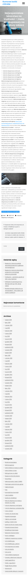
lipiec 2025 (7, 355)
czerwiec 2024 (8, 391)
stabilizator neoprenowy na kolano (13, 538)
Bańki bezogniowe (9, 465)
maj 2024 (7, 394)
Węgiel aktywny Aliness (11, 565)
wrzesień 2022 (8, 448)
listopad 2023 (8, 410)
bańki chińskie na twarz (11, 470)
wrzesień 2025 (8, 350)
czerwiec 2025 (8, 358)
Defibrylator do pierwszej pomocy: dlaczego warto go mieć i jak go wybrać (13, 284)
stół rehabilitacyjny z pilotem (12, 544)
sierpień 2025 (8, 352)
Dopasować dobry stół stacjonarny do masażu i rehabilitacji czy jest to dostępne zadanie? (14, 227)
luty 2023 (7, 435)
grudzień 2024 (8, 374)
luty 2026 (7, 336)
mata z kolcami (9, 511)
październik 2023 (9, 413)
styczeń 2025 (8, 372)
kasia (4, 215)
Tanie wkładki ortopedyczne (12, 555)
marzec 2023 (8, 432)
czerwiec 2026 (8, 325)
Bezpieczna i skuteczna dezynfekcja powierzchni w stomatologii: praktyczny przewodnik (14, 272)
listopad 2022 (8, 443)
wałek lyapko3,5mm (10, 560)
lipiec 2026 (7, 322)
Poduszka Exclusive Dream (11, 527)
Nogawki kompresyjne (10, 516)
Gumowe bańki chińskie (10, 2)
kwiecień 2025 (8, 363)
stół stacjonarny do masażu (12, 546)
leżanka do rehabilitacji (10, 498)
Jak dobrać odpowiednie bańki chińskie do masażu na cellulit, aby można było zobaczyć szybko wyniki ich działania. (14, 235)
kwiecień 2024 (8, 396)
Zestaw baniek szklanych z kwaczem (14, 571)
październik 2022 (9, 446)
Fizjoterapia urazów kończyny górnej (14, 484)
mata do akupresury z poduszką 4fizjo (14, 508)
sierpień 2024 (8, 385)
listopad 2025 (8, 344)
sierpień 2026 (8, 320)
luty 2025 (7, 369)
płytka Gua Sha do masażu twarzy (13, 524)
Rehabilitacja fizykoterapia (11, 530)
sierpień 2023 (8, 418)
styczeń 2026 (8, 339)
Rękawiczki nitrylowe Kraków (12, 533)
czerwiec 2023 (8, 424)
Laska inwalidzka (9, 495)
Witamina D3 (8, 568)
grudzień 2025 (8, 341)
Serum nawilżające (9, 535)
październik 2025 (9, 347)
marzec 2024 (8, 399)
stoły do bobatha (9, 549)
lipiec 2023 (7, 421)
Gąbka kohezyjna (9, 487)
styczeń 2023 (8, 437)
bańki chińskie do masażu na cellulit (14, 468)
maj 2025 (7, 361)
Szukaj (5, 246)
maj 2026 (7, 328)
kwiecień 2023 (8, 429)
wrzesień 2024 (8, 383)
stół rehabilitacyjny (10, 541)
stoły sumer (8, 552)
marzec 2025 (8, 366)
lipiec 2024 (7, 388)
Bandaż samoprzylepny (11, 462)
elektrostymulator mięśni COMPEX (13, 481)
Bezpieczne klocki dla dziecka (12, 476)
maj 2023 (7, 426)
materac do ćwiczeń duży (11, 513)
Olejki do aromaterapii (10, 519)
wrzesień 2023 (8, 415)
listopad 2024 (8, 377)
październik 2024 (9, 380)
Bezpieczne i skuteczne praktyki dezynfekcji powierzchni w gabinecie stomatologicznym (14, 265)
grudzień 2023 (8, 407)
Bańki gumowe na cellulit (11, 473)
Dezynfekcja (8, 478)
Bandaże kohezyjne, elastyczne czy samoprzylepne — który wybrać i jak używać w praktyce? (14, 290)
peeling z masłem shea (11, 522)
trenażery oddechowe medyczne (13, 557)
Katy (6, 489)
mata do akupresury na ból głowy (10, 211)
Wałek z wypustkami (10, 563)
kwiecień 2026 (8, 331)
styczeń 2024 (8, 405)
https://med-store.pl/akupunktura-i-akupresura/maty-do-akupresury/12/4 (13, 123)
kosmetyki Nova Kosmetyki (11, 492)
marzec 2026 (8, 333)
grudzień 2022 (8, 440)
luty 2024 (7, 402)
